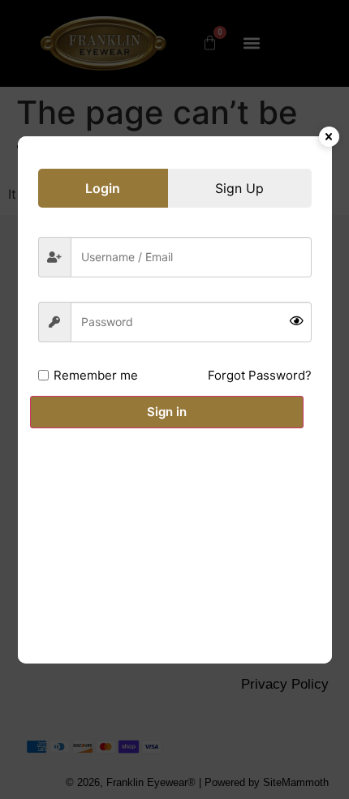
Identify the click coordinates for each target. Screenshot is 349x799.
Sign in (167, 411)
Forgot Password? (260, 375)
